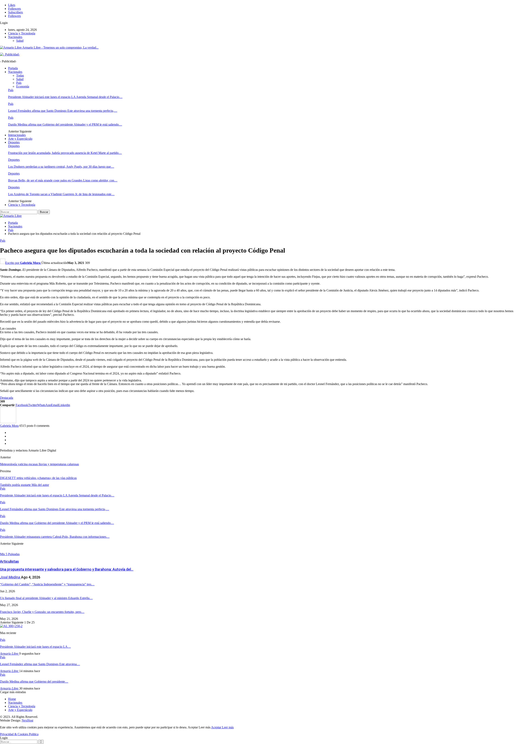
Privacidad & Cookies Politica (19, 734)
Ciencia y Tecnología (21, 33)
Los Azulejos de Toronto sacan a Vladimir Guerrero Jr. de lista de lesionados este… (61, 194)
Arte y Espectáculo (20, 138)
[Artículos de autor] (8, 422)
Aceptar (216, 727)
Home (12, 699)
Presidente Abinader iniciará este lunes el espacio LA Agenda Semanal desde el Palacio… (65, 97)
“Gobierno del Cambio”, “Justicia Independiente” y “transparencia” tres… (47, 584)
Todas (20, 75)
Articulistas (9, 561)
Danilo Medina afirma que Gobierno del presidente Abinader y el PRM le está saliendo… (65, 124)
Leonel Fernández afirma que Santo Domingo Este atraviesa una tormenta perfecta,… (62, 110)
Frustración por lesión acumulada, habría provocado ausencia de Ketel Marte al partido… (65, 153)
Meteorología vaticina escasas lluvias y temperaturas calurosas (39, 464)
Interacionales (17, 135)
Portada (13, 68)
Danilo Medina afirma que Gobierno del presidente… (34, 681)
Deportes (14, 142)
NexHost (27, 720)
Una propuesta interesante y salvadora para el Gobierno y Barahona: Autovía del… (66, 569)
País (18, 82)
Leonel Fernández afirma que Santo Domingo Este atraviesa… (40, 664)
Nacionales (15, 37)
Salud (19, 40)
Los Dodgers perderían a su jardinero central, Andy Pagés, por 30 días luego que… (61, 166)
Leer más (228, 727)
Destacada (6, 397)
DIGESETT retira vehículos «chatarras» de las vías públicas (38, 478)
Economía (22, 86)
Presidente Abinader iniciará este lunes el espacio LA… (35, 646)
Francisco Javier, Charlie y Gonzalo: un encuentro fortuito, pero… (42, 612)
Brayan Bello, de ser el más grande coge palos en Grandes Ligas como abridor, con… (62, 180)
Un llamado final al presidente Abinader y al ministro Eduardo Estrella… (46, 598)
